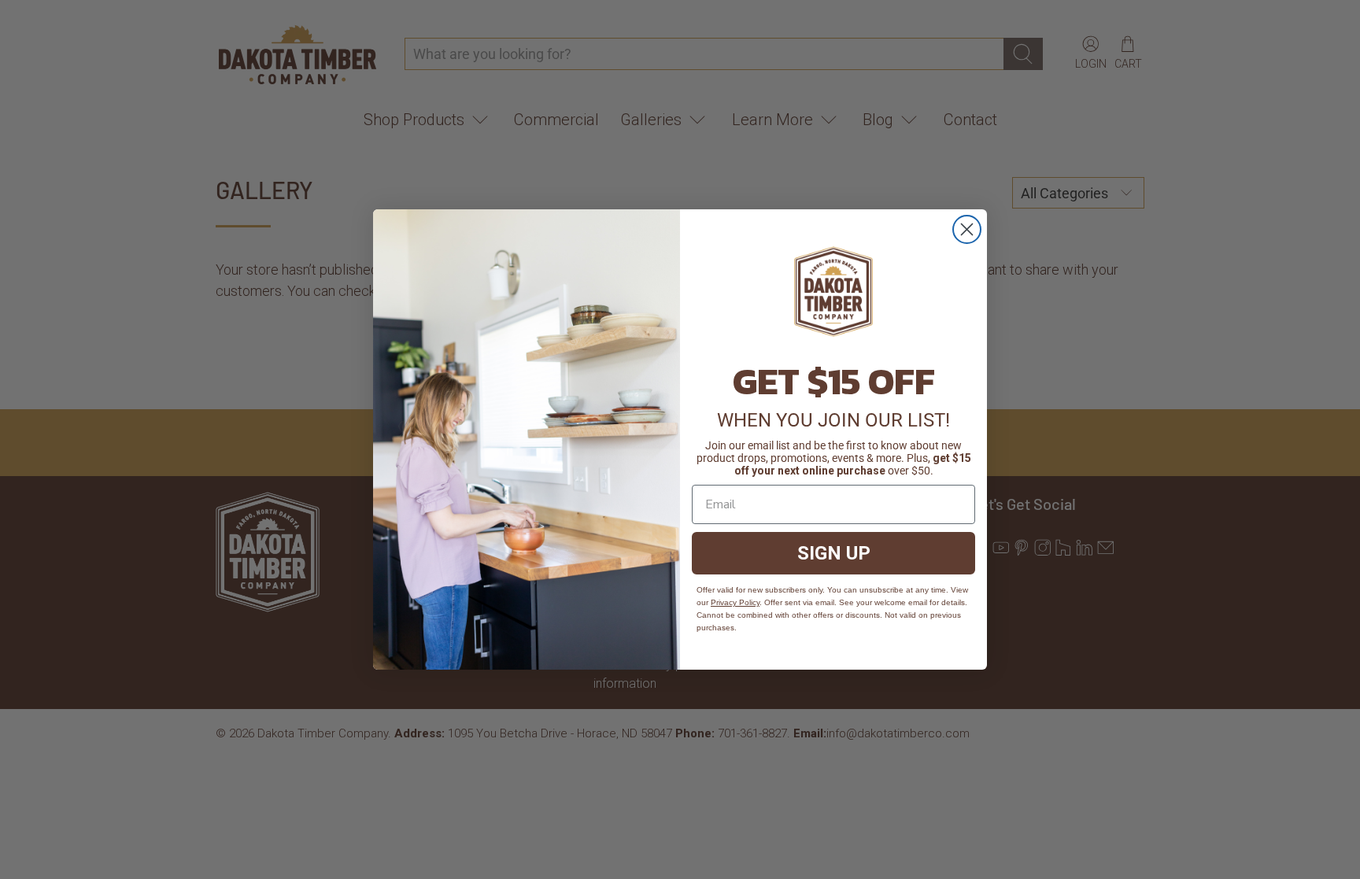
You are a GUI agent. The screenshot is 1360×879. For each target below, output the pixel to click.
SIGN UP (833, 553)
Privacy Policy (735, 602)
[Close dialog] (967, 229)
